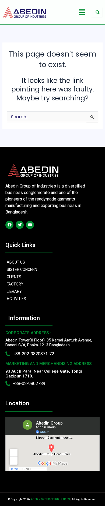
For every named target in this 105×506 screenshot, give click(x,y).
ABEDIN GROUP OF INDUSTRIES (50, 499)
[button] (81, 12)
